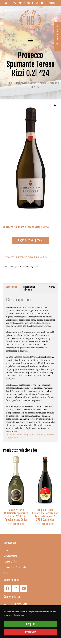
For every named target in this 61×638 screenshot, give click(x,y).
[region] (30, 621)
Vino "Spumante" (33, 267)
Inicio (10, 82)
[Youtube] (23, 588)
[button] (30, 40)
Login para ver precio (16, 523)
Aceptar (30, 624)
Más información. (19, 615)
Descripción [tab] (11, 286)
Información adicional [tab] (29, 288)
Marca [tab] (52, 286)
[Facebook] (7, 588)
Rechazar (30, 632)
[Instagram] (15, 588)
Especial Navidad (21, 82)
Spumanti (33, 82)
